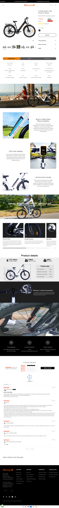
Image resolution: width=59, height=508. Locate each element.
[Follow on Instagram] (9, 497)
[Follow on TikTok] (15, 497)
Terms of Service (30, 474)
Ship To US (18, 472)
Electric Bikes (19, 479)
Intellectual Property (31, 479)
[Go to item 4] (18, 47)
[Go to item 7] (32, 47)
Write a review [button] (47, 368)
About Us (28, 472)
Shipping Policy (42, 474)
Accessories (19, 483)
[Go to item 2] (9, 47)
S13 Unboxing (52, 476)
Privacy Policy (29, 476)
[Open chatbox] (2, 505)
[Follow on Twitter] (6, 497)
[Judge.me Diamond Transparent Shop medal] (29, 377)
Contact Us (29, 481)
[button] (41, 23)
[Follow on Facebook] (3, 497)
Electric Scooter (20, 481)
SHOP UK (18, 476)
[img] (6, 387)
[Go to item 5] (23, 47)
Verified (29, 381)
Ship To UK (18, 474)
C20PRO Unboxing (53, 474)
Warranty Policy (42, 479)
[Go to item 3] (14, 47)
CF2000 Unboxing (53, 472)
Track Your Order (42, 472)
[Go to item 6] (28, 47)
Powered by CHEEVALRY (16, 501)
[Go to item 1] (4, 47)
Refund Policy (42, 476)
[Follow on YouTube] (12, 497)
